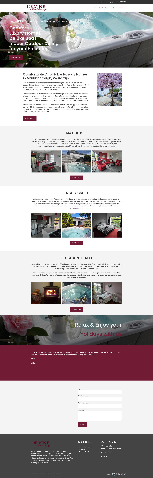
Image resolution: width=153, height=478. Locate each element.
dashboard (41, 473)
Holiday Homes (104, 8)
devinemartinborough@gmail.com (108, 2)
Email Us (104, 457)
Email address (83, 396)
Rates (113, 8)
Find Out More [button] (16, 57)
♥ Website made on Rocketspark (55, 473)
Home (95, 8)
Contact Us (121, 8)
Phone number (83, 403)
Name (80, 389)
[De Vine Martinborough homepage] (37, 8)
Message (81, 410)
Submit (82, 425)
